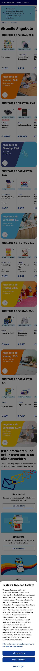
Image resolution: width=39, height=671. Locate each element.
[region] (18, 626)
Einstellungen (18, 666)
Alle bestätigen (19, 653)
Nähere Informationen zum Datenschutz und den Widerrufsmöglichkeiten (18, 645)
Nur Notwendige (18, 659)
